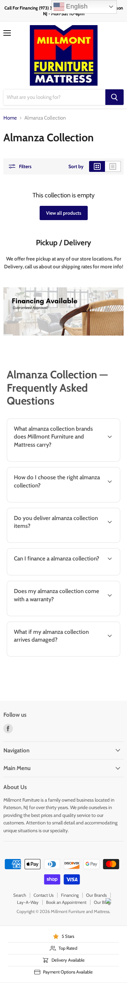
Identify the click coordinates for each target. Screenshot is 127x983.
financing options (58, 574)
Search (19, 895)
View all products (63, 213)
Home (10, 118)
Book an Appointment (66, 902)
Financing (70, 895)
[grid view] (97, 166)
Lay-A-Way (28, 902)
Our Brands (96, 895)
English (76, 6)
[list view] (113, 166)
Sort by (76, 166)
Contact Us (44, 895)
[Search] (114, 97)
